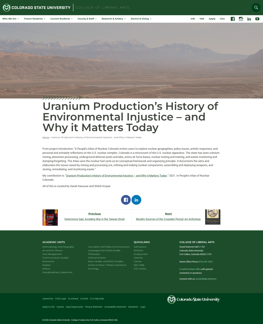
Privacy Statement (93, 307)
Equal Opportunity (74, 307)
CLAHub (84, 298)
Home (45, 137)
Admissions (140, 246)
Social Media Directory (206, 279)
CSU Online (140, 268)
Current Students (60, 18)
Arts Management (56, 254)
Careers (60, 307)
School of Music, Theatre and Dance (107, 265)
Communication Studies (59, 257)
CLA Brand (73, 298)
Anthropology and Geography (61, 246)
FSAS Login (60, 298)
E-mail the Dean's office (190, 269)
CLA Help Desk (97, 298)
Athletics (138, 250)
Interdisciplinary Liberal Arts (61, 272)
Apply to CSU (48, 307)
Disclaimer (133, 307)
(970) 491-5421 (205, 261)
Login (142, 307)
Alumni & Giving (140, 18)
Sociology (97, 268)
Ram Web (139, 265)
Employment (141, 254)
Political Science (101, 257)
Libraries (138, 257)
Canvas (137, 261)
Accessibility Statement (115, 307)
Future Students (33, 18)
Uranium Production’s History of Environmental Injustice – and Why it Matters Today (116, 175)
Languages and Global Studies (107, 250)
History (50, 268)
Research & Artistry (112, 18)
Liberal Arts (47, 298)
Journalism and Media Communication (107, 246)
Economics (52, 261)
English (50, 265)
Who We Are (9, 18)
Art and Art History (56, 250)
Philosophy (98, 254)
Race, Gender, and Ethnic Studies (107, 261)
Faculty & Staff (86, 18)
